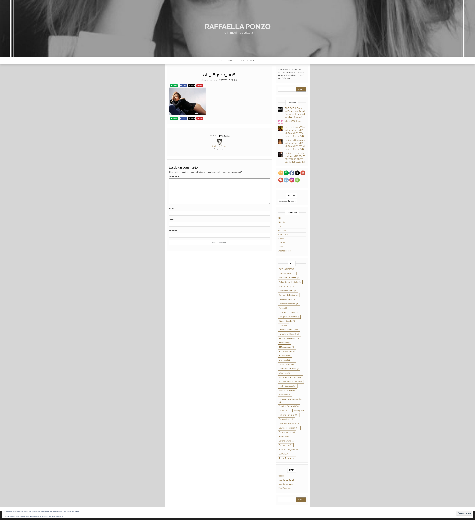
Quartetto (285, 410)
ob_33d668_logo (293, 121)
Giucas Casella (287, 321)
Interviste (284, 360)
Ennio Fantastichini (288, 304)
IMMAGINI (282, 230)
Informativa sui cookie (55, 516)
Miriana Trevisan (287, 390)
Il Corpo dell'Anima (289, 338)
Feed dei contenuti (286, 480)
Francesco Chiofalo (289, 312)
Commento (175, 176)
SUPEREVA (285, 454)
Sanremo (284, 436)
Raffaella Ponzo (237, 26)
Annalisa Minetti (287, 273)
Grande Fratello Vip (288, 330)
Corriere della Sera (288, 295)
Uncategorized (284, 251)
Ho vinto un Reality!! (289, 334)
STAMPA (281, 238)
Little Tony (285, 373)
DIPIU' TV (281, 222)
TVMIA (241, 60)
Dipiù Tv (231, 60)
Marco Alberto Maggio (290, 377)
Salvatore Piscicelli (289, 428)
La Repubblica (286, 364)
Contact (251, 60)
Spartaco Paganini (288, 449)
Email (172, 220)
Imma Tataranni (287, 351)
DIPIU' (280, 218)
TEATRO (281, 243)
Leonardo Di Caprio (289, 369)
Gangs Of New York (289, 317)
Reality (299, 410)
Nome (172, 209)
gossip (283, 325)
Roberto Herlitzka (288, 415)
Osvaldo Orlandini (289, 406)
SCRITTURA (283, 234)
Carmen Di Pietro (287, 291)
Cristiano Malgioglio (289, 299)
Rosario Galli (286, 419)
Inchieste (285, 356)
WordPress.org (284, 488)
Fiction (283, 308)
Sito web (173, 231)
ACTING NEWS (287, 269)
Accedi (281, 476)
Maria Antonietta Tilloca (290, 382)
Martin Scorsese (287, 386)
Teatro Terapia (287, 458)
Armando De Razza (289, 278)
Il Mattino (284, 343)
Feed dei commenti (286, 484)
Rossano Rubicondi (289, 423)
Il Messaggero (286, 347)
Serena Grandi (286, 441)
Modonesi (284, 395)
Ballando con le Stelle (290, 282)
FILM (279, 226)
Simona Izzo (285, 445)
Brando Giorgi (286, 286)
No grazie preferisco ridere (290, 400)
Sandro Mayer (287, 432)
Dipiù (221, 60)
